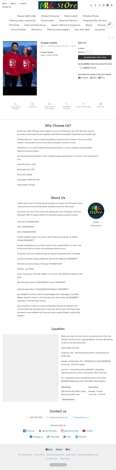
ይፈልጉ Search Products (15, 108)
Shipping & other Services (95, 20)
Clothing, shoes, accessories (22, 20)
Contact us (6, 7)
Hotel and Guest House (35, 25)
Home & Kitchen (18, 29)
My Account (32, 107)
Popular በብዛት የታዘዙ (26, 16)
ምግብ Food (14, 25)
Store (4, 3)
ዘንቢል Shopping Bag (83, 107)
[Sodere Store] (58, 5)
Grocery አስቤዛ (47, 20)
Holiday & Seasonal (50, 16)
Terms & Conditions (25, 455)
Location (22, 3)
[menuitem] (109, 37)
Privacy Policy (39, 455)
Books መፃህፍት (71, 16)
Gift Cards (100, 107)
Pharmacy (102, 25)
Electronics (36, 29)
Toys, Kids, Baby (82, 29)
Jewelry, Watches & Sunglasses (65, 25)
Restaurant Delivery (68, 20)
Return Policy (71, 455)
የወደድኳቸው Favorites (67, 108)
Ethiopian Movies (91, 16)
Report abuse (65, 459)
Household (100, 29)
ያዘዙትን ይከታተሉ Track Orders (49, 108)
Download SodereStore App (88, 455)
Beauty (89, 25)
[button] (88, 68)
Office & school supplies (58, 29)
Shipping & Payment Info (55, 455)
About (13, 3)
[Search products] (109, 24)
